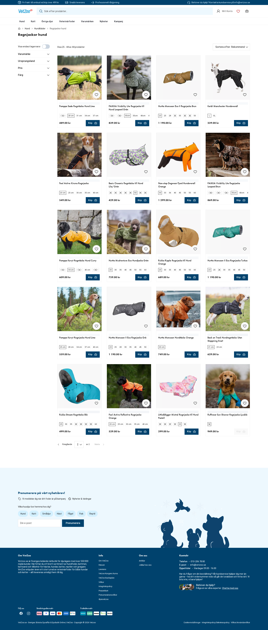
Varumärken (87, 21)
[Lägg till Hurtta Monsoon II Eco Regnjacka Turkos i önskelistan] (245, 249)
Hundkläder (39, 28)
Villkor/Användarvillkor (240, 622)
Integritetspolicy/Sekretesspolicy (216, 622)
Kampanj (118, 21)
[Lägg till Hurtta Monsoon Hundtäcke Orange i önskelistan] (195, 326)
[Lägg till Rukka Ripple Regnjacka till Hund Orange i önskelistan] (195, 249)
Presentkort (103, 591)
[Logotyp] (25, 11)
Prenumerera (73, 523)
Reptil (92, 513)
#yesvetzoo (103, 599)
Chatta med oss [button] (230, 588)
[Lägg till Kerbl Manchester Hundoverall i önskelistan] (245, 94)
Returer (102, 565)
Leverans (102, 569)
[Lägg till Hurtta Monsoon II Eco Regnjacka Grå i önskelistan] (146, 326)
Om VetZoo (103, 561)
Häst (59, 513)
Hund (22, 21)
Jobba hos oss (145, 565)
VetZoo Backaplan (106, 578)
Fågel (70, 513)
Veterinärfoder (67, 21)
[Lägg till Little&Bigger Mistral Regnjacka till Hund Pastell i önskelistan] (195, 403)
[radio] (62, 116)
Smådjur (46, 513)
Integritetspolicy (105, 586)
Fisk (81, 513)
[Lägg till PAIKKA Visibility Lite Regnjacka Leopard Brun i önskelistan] (245, 172)
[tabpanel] (134, 245)
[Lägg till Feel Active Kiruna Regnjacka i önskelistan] (96, 172)
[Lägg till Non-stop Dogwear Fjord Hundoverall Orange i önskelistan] (195, 172)
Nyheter (104, 21)
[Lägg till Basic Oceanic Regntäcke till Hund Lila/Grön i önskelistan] (146, 172)
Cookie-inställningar (192, 622)
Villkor (101, 582)
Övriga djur (47, 21)
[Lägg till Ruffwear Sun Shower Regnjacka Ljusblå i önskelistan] (245, 403)
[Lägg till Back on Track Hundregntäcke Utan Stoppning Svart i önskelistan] (245, 326)
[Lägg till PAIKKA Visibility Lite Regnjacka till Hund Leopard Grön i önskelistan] (146, 94)
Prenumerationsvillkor (108, 595)
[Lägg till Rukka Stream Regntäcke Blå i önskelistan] (96, 403)
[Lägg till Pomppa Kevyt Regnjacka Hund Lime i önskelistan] (96, 326)
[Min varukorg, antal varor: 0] (247, 11)
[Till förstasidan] (19, 28)
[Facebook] (21, 613)
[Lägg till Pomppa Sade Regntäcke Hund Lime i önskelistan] (96, 94)
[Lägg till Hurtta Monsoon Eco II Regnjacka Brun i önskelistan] (195, 94)
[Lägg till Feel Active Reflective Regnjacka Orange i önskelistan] (146, 403)
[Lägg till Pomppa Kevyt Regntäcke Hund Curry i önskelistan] (96, 249)
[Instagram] (28, 613)
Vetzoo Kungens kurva (108, 573)
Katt (33, 21)
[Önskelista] (238, 11)
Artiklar (142, 561)
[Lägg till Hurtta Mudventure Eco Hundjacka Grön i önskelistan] (146, 249)
